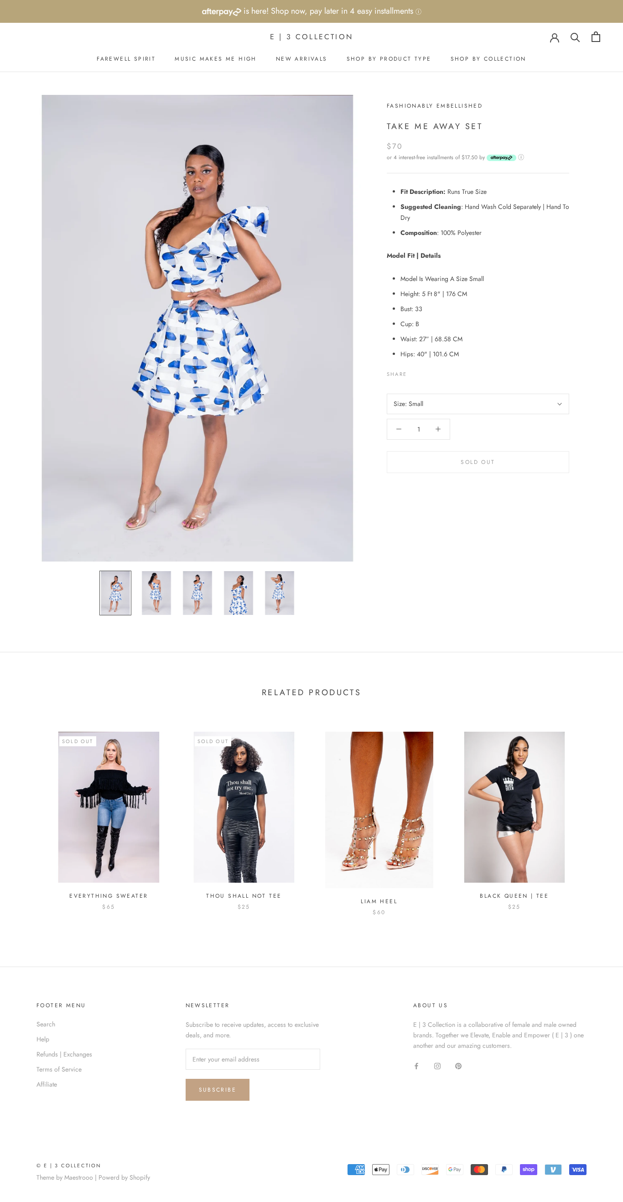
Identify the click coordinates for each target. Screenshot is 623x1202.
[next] (594, 814)
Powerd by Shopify (124, 1177)
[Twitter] (427, 372)
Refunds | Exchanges (64, 1054)
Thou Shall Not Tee (243, 896)
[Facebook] (415, 372)
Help (42, 1039)
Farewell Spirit (126, 59)
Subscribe (218, 1090)
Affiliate (46, 1084)
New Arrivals (301, 59)
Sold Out (478, 462)
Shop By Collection (488, 59)
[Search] (575, 37)
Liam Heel (379, 901)
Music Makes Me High (216, 59)
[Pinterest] (439, 372)
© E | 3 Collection (69, 1165)
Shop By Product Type (389, 59)
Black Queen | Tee (514, 896)
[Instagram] (437, 1065)
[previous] (28, 814)
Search (45, 1024)
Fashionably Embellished (435, 106)
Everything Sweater (108, 896)
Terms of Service (59, 1069)
